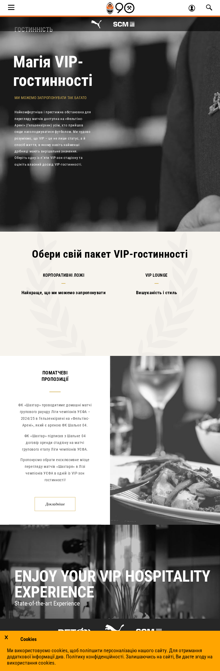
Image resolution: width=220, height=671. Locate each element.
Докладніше (55, 503)
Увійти (194, 9)
